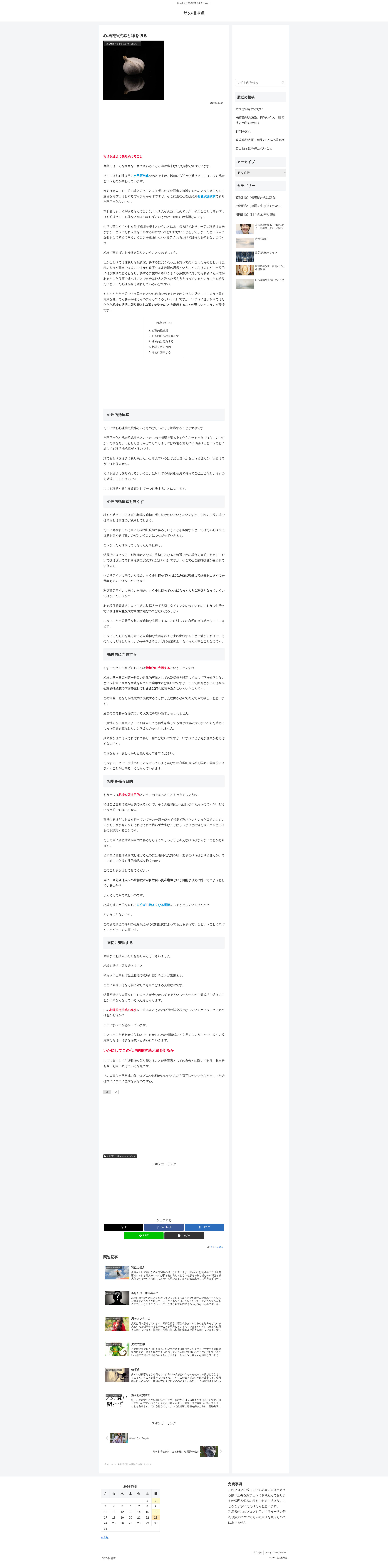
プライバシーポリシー (275, 1552)
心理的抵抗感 (160, 330)
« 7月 (105, 1537)
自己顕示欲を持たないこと (254, 148)
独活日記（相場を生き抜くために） (121, 1156)
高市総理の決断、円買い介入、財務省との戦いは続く (260, 120)
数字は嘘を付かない (249, 108)
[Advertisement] (164, 128)
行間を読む (243, 131)
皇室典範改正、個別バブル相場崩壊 (260, 139)
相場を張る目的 (161, 346)
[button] (184, 1235)
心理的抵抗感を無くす (165, 335)
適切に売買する (161, 352)
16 (155, 1512)
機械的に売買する (163, 341)
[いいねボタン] (107, 1092)
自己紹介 (257, 1552)
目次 (159, 322)
